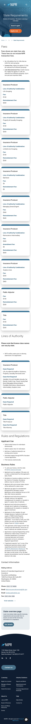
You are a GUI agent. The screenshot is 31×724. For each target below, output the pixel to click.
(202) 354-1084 (9, 596)
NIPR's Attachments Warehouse (16, 549)
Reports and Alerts (21, 681)
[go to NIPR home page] (12, 5)
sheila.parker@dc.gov (13, 593)
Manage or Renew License (6, 685)
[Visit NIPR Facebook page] (10, 658)
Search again (15, 26)
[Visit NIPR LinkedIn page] (2, 658)
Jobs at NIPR (4, 700)
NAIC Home (16, 720)
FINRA (16, 523)
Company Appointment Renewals (22, 689)
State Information (6, 689)
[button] (5, 5)
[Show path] (9, 40)
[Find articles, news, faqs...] (26, 5)
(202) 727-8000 (11, 586)
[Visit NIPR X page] (6, 658)
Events (3, 710)
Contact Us (19, 703)
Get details (9, 624)
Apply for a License (6, 681)
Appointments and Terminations (21, 685)
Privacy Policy (22, 719)
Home (2, 40)
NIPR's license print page (13, 470)
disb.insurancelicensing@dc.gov (16, 589)
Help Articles (19, 700)
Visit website (8, 601)
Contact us (8, 667)
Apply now (14, 31)
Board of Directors (6, 703)
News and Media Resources (5, 706)
